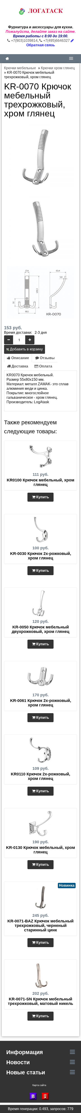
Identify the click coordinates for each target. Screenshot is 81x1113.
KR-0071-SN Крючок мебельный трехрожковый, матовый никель (40, 1001)
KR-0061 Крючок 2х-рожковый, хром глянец (40, 702)
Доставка (19, 366)
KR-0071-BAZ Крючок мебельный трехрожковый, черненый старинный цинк (40, 925)
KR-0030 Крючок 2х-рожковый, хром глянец (40, 555)
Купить (42, 497)
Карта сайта (39, 1085)
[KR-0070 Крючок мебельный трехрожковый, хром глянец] (40, 156)
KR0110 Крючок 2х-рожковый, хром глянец (40, 776)
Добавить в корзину (26, 349)
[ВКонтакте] (34, 1096)
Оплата (45, 366)
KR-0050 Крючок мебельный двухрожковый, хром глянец (40, 629)
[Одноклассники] (47, 1096)
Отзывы (47, 358)
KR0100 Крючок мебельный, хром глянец (40, 482)
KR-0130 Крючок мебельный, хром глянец (40, 849)
